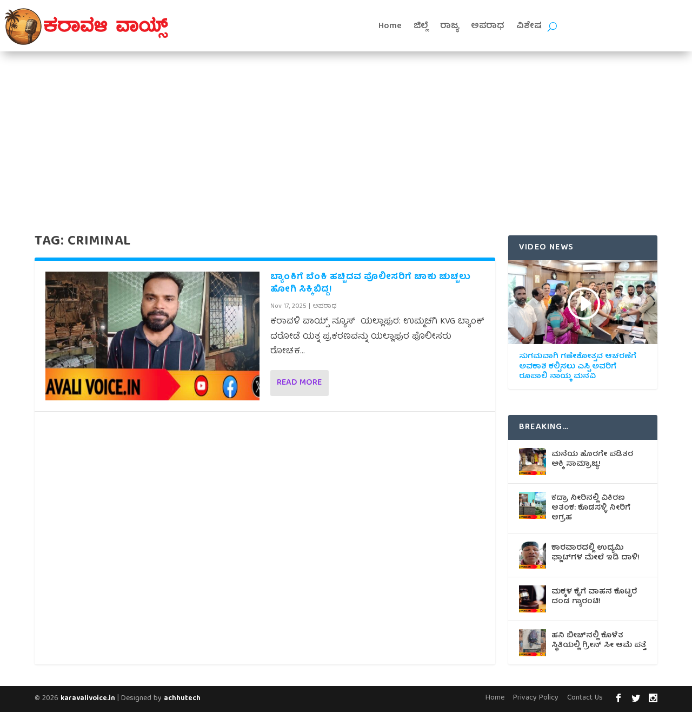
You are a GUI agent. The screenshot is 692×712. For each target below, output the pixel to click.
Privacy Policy (535, 697)
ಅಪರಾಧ (487, 26)
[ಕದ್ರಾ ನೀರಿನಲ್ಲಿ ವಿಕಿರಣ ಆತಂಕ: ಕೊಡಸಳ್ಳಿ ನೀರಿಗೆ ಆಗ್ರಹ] (532, 505)
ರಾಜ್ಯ (449, 26)
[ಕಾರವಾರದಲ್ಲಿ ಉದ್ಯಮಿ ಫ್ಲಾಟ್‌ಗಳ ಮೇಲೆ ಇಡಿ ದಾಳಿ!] (532, 555)
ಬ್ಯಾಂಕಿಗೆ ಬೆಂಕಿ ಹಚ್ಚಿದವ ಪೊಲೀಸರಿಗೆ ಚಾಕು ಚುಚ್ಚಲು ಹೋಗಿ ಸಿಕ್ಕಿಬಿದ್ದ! (370, 283)
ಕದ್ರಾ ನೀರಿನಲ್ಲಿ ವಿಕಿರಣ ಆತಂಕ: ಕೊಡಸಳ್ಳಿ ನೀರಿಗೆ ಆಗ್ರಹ (590, 508)
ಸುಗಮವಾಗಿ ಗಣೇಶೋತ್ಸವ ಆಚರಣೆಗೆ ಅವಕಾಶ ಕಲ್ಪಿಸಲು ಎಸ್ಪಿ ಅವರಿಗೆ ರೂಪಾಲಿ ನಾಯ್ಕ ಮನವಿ (577, 366)
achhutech (182, 699)
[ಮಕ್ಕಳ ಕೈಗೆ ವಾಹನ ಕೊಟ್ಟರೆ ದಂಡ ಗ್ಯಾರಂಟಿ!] (532, 598)
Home (390, 26)
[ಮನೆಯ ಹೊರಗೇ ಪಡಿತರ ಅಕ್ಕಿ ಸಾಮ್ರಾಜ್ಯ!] (532, 461)
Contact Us (585, 697)
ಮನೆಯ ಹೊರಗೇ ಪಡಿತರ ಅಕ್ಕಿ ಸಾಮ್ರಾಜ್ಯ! (592, 459)
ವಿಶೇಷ (529, 26)
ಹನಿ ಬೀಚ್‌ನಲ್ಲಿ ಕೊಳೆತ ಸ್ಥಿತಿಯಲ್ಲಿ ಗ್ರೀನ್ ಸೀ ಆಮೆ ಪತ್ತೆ (598, 640)
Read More (299, 383)
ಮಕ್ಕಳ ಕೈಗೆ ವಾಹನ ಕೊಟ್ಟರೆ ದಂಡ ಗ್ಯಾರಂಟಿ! (594, 596)
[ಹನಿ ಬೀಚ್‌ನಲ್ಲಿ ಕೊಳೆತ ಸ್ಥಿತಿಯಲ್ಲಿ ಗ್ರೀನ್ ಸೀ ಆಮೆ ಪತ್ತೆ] (532, 642)
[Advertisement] (346, 132)
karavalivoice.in (88, 699)
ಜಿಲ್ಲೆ (421, 26)
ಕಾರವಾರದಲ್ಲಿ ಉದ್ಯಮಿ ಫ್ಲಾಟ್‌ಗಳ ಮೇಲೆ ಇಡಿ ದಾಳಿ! (595, 553)
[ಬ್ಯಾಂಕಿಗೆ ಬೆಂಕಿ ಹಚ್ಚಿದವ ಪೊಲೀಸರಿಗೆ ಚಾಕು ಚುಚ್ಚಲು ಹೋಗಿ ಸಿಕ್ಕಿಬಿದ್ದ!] (152, 336)
